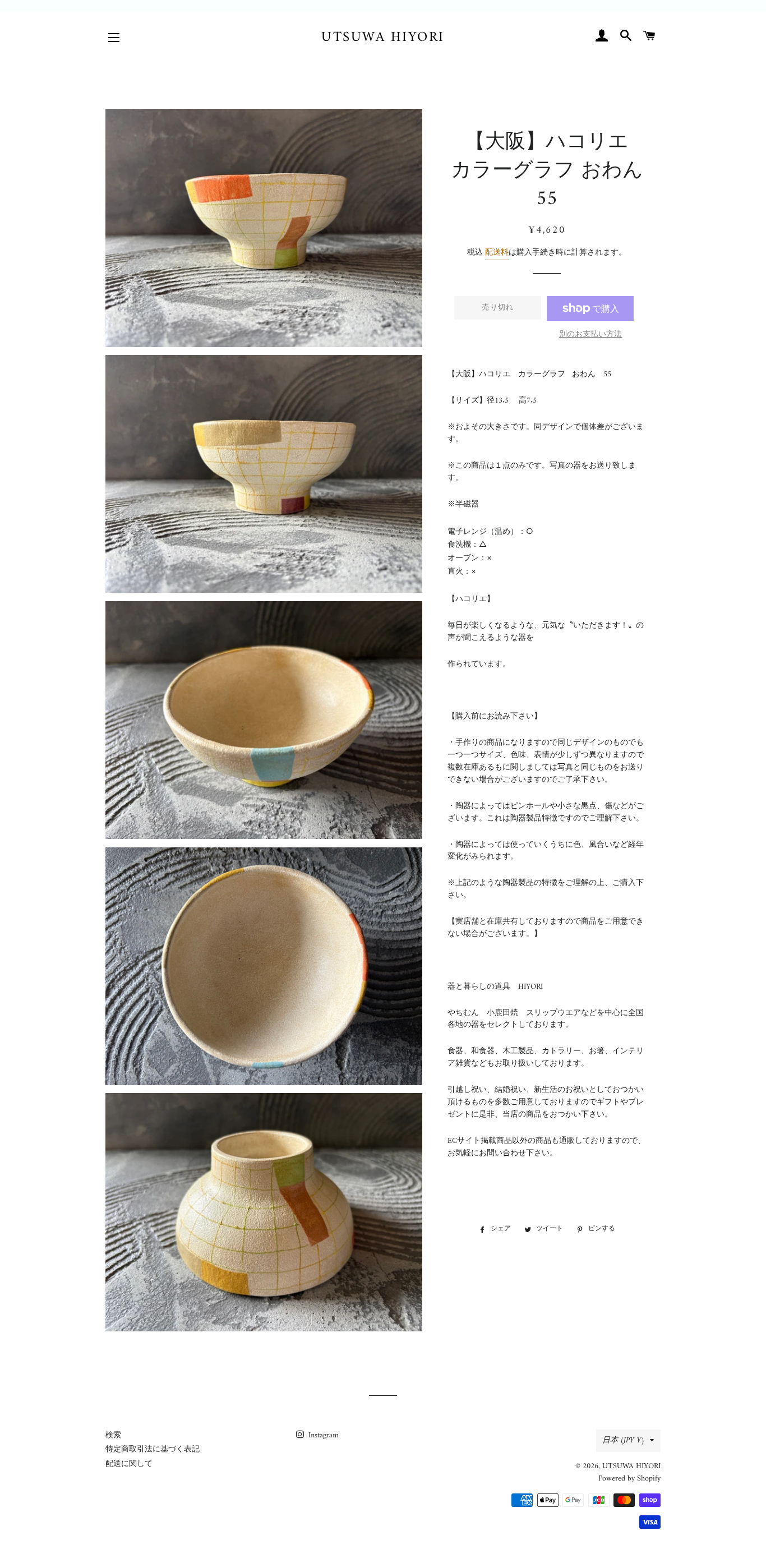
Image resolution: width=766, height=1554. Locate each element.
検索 (113, 1435)
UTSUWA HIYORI (383, 38)
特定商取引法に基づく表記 (152, 1449)
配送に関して (129, 1464)
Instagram (322, 1435)
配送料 (497, 253)
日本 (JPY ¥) (623, 1440)
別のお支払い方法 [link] (590, 335)
